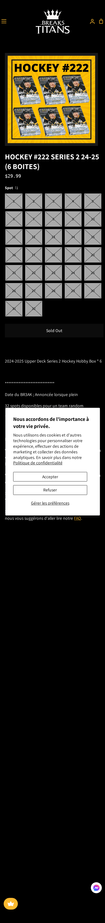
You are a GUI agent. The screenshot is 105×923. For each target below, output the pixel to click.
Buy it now (19, 346)
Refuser (50, 490)
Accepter (50, 477)
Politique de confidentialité (38, 463)
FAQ (77, 518)
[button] (96, 888)
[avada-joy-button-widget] (11, 904)
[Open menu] (3, 21)
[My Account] (90, 21)
